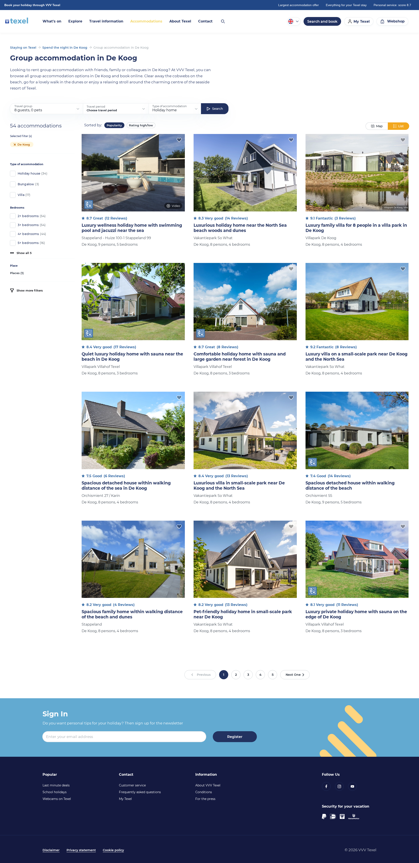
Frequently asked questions (140, 792)
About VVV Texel (207, 785)
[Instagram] (341, 786)
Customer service (132, 785)
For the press (205, 799)
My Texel (125, 799)
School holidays (55, 792)
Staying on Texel (23, 48)
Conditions (203, 792)
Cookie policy (113, 850)
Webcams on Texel (57, 799)
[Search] (222, 21)
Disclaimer (51, 850)
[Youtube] (354, 786)
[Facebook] (328, 786)
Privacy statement (81, 850)
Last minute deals (56, 785)
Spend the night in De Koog (64, 48)
